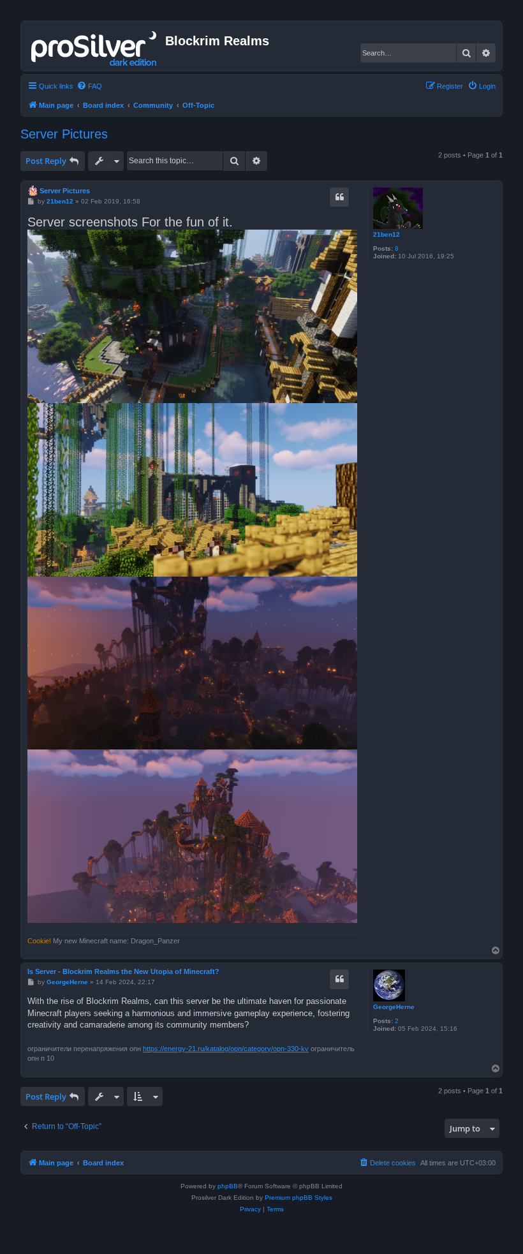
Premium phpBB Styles (298, 1197)
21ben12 (386, 234)
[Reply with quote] (339, 197)
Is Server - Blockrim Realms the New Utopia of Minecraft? (123, 971)
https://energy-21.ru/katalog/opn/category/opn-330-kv (226, 1048)
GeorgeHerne (394, 1006)
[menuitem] (89, 86)
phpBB (227, 1186)
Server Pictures (64, 134)
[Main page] (94, 46)
